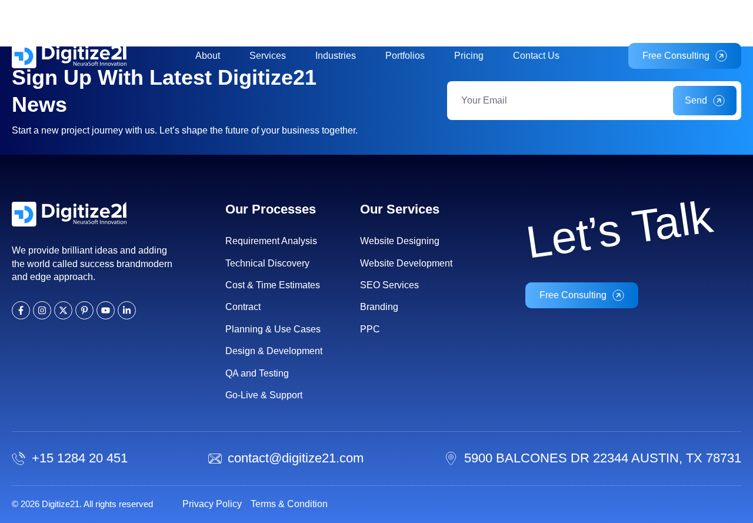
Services (267, 56)
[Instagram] (719, 15)
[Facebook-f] (703, 15)
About (207, 56)
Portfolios (405, 56)
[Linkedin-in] (688, 15)
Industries (335, 56)
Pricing (469, 56)
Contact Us (536, 56)
